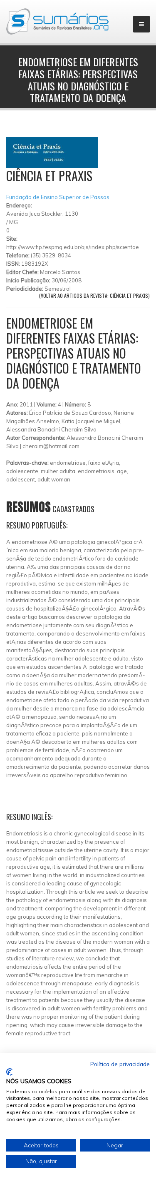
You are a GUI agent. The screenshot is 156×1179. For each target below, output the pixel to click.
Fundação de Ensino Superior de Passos (57, 197)
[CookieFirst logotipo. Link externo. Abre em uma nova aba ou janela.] (9, 1072)
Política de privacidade (120, 1063)
